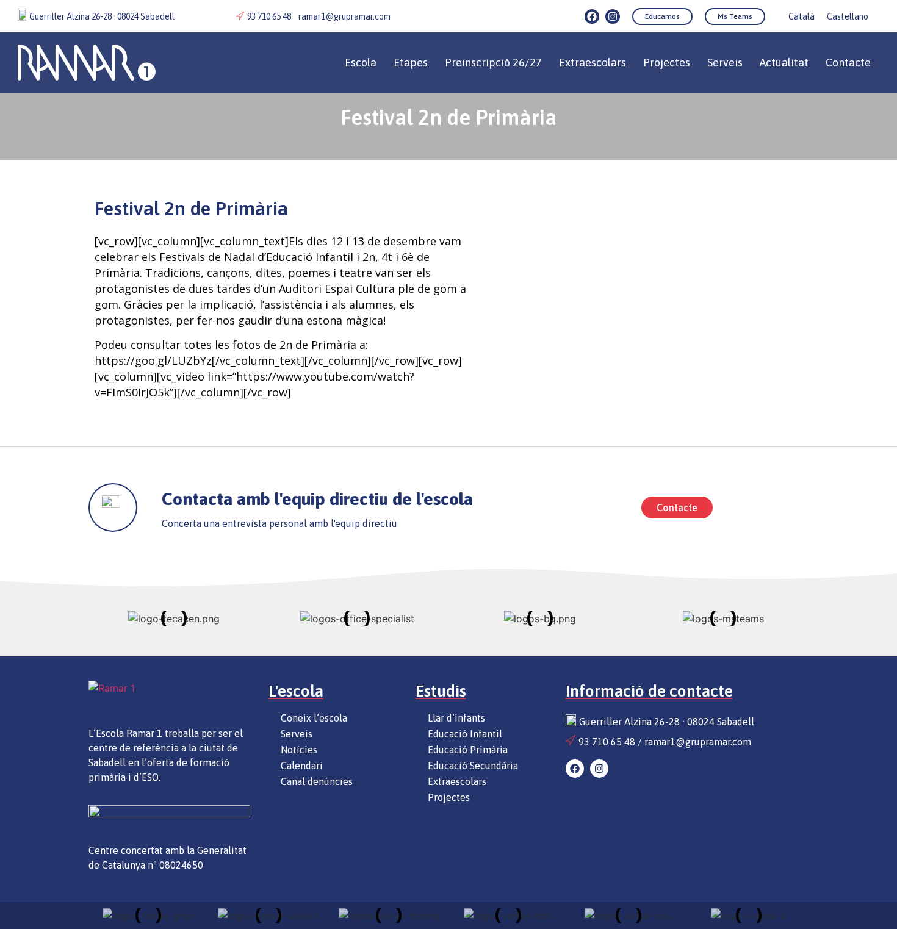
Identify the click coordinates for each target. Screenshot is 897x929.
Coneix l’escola (314, 717)
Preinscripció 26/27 (493, 62)
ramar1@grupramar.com (344, 16)
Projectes (666, 62)
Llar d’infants (456, 717)
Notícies (299, 749)
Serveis (725, 62)
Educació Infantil (465, 733)
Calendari (302, 765)
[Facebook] (592, 16)
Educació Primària (468, 749)
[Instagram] (612, 16)
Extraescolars (457, 781)
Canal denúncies (317, 781)
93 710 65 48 (269, 16)
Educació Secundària (473, 765)
